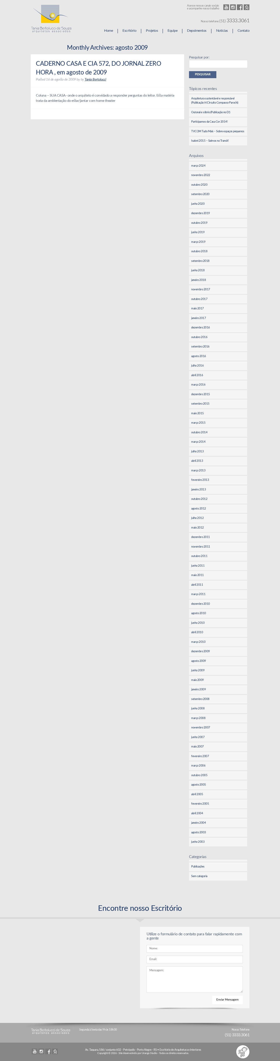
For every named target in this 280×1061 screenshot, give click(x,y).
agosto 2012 (198, 508)
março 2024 (198, 165)
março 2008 (198, 718)
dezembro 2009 (200, 651)
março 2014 (198, 442)
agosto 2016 (198, 356)
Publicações (198, 866)
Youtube (226, 7)
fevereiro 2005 (200, 803)
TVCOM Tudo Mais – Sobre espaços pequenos (217, 131)
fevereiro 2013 (200, 480)
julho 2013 (197, 451)
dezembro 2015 (200, 394)
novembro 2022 (200, 175)
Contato (244, 30)
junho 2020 (198, 204)
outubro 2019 (199, 223)
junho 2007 (198, 737)
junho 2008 (198, 708)
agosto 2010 (198, 613)
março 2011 (198, 594)
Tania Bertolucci (95, 79)
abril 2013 (197, 461)
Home (108, 30)
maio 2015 (197, 413)
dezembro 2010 (200, 604)
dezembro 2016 (200, 327)
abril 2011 (197, 584)
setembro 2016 (200, 346)
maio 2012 (197, 527)
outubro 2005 (199, 775)
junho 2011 (198, 565)
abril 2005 (197, 794)
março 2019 (198, 242)
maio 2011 (197, 575)
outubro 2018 (199, 251)
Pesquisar (202, 74)
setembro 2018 (200, 261)
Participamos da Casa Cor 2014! (209, 121)
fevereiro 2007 (200, 756)
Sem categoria (199, 876)
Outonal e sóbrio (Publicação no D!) (210, 112)
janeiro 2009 (198, 689)
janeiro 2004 (198, 822)
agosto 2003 (198, 832)
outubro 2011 (199, 556)
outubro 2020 (199, 184)
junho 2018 (198, 270)
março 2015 (198, 422)
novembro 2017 (200, 289)
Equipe (172, 30)
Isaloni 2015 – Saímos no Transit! (210, 140)
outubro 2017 (199, 299)
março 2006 (198, 765)
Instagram (233, 7)
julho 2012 (197, 518)
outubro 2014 (199, 432)
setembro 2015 (200, 403)
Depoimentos (196, 30)
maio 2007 (197, 746)
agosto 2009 (198, 661)
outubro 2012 (199, 499)
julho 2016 (197, 365)
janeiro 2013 (198, 489)
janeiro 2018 (198, 280)
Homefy (246, 7)
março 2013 (198, 470)
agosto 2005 (198, 784)
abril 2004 (197, 813)
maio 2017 (197, 308)
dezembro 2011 (200, 537)
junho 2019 (198, 232)
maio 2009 (197, 680)
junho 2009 (198, 670)
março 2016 (198, 384)
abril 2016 (197, 375)
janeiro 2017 (198, 318)
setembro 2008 (200, 699)
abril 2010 (197, 632)
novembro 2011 (200, 546)
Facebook (240, 7)
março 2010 (198, 642)
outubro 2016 (199, 337)
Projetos (152, 30)
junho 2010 (198, 623)
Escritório (129, 30)
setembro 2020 (200, 194)
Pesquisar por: (199, 57)
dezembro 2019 (200, 213)
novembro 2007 (200, 727)
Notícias (222, 30)
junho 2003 (198, 842)
